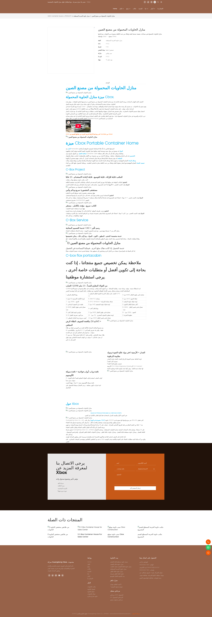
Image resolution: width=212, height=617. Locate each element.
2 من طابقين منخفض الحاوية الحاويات (58, 535)
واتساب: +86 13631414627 (146, 570)
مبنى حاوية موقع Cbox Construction (116, 535)
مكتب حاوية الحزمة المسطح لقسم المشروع (150, 535)
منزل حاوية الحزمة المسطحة (81, 16)
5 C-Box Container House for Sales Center (90, 535)
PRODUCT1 (68, 16)
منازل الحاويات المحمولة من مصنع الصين (103, 16)
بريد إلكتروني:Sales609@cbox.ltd (149, 567)
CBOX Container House (55, 16)
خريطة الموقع (136, 614)
